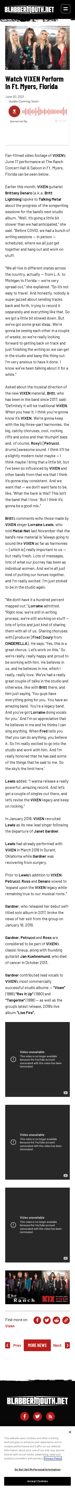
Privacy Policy (52, 1458)
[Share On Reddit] (56, 1320)
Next (57, 1345)
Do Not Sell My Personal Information (37, 1469)
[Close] (70, 1432)
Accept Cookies (37, 1481)
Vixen (10, 1325)
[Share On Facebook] (37, 1320)
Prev (17, 1345)
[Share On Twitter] (47, 1320)
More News (37, 1345)
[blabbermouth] (29, 12)
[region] (37, 1457)
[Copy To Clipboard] (66, 1320)
